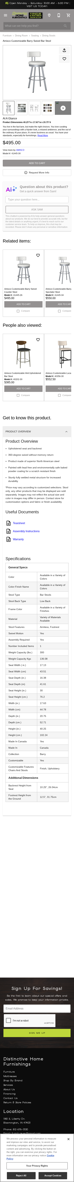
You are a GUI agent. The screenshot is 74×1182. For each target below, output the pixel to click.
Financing (9, 1093)
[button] (5, 15)
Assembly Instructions (26, 531)
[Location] (49, 15)
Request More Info (39, 172)
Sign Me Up (37, 1032)
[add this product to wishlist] (64, 59)
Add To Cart (37, 163)
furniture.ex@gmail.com (26, 1133)
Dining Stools (48, 35)
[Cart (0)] (68, 15)
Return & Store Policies (17, 1102)
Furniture (7, 35)
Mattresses (10, 1076)
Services (8, 1084)
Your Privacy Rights (37, 1166)
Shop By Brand (12, 1080)
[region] (37, 1158)
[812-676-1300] (59, 15)
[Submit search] (65, 26)
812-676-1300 (20, 1129)
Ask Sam (37, 209)
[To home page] (27, 15)
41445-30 (16, 153)
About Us (9, 1089)
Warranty (18, 539)
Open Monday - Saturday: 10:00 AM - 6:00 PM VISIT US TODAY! (39, 5)
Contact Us (10, 1098)
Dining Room (21, 35)
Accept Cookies (52, 1175)
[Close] (68, 1139)
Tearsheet (19, 523)
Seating (35, 35)
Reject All (21, 1175)
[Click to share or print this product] (64, 50)
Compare (25, 311)
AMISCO (20, 150)
